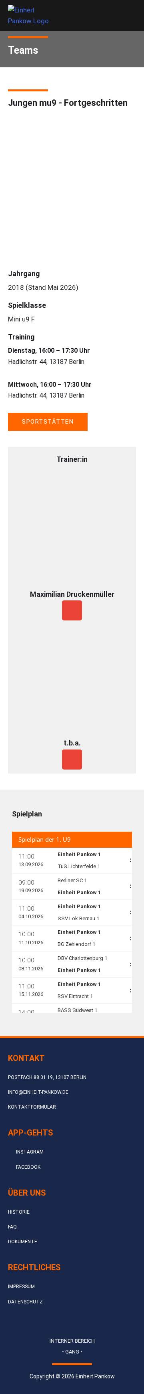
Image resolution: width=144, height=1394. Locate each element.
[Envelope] (72, 610)
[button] (117, 15)
